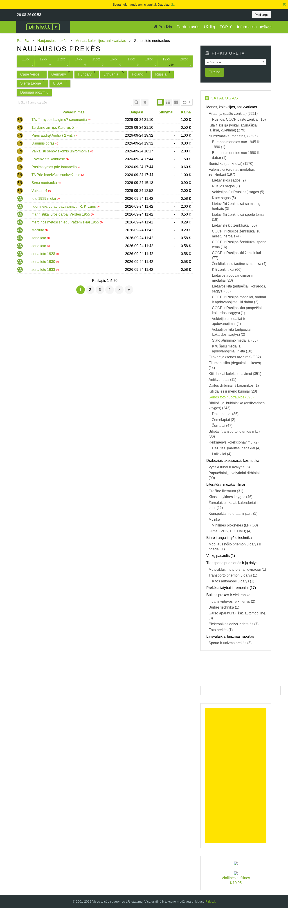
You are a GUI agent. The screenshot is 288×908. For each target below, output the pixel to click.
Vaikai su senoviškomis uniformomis (61, 151)
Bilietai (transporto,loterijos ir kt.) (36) (234, 434)
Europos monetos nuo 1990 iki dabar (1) (236, 155)
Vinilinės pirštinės (236, 880)
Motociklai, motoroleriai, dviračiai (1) (237, 569)
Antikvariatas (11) (222, 380)
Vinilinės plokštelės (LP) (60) (235, 525)
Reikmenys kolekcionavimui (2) (234, 442)
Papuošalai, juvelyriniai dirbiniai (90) (234, 475)
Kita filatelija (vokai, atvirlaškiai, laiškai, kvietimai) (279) (234, 127)
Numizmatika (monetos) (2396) (233, 136)
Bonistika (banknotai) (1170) (231, 164)
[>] (119, 289)
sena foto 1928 (44, 254)
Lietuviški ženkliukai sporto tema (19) (238, 217)
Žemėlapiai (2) (223, 420)
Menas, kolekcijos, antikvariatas (100, 41)
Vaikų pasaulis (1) (220, 556)
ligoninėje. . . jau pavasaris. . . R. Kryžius (64, 206)
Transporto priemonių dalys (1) (233, 575)
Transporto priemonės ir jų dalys (231, 563)
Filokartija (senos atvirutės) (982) (235, 357)
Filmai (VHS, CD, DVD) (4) (230, 531)
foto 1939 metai (44, 198)
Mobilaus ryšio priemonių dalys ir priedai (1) (235, 546)
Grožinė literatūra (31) (226, 491)
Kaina (186, 112)
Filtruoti (214, 72)
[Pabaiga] (129, 289)
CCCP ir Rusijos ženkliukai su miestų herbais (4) (236, 233)
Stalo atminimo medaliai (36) (235, 340)
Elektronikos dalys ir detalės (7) (234, 624)
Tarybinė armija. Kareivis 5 (53, 127)
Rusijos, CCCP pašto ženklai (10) (239, 119)
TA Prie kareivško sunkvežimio (56, 175)
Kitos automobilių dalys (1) (233, 581)
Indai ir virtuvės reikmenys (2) (232, 601)
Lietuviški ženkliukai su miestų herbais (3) (236, 206)
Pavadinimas (74, 112)
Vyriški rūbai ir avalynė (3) (229, 467)
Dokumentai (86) (225, 414)
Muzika (214, 519)
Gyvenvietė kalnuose (49, 159)
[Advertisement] (236, 775)
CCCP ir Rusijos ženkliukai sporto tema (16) (239, 244)
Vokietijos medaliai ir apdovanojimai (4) (228, 321)
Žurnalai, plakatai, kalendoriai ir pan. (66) (234, 505)
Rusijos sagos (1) (226, 186)
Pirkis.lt (210, 901)
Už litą (209, 27)
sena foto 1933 (44, 269)
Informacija (247, 27)
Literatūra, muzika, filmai (225, 484)
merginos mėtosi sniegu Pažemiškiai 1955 (66, 222)
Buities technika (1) (224, 607)
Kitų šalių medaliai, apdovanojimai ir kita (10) (232, 348)
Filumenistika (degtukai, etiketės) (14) (235, 365)
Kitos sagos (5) (224, 198)
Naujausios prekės (52, 41)
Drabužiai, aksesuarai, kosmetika (232, 460)
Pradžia (164, 27)
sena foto (39, 238)
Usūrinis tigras (43, 143)
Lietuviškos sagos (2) (229, 180)
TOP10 (226, 27)
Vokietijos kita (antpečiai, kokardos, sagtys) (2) (232, 332)
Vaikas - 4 (40, 191)
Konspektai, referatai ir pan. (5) (233, 513)
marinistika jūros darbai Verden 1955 (61, 214)
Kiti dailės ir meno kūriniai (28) (233, 391)
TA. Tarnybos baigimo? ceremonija (60, 120)
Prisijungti (261, 14)
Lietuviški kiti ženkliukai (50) (234, 225)
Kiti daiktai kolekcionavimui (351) (235, 374)
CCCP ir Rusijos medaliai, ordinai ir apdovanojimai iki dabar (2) (239, 299)
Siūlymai (166, 112)
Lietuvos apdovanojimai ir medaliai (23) (232, 278)
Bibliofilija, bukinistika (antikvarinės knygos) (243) (237, 405)
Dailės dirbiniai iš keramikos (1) (234, 385)
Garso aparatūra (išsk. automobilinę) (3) (237, 615)
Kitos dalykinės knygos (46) (230, 497)
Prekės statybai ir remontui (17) (231, 588)
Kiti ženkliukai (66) (226, 269)
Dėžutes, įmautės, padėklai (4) (236, 448)
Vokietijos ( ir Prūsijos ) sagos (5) (238, 192)
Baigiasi (136, 112)
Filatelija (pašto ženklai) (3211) (233, 113)
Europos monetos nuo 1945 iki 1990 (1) (236, 144)
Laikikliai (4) (221, 454)
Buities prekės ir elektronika (228, 595)
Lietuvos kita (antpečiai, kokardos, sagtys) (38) (239, 288)
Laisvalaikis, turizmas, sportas (230, 636)
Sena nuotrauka (45, 183)
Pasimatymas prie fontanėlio (55, 167)
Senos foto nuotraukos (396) (231, 397)
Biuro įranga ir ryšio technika (229, 538)
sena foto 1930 (44, 262)
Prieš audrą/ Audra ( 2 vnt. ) (54, 135)
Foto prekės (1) (221, 630)
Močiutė (38, 230)
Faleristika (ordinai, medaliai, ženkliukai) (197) (232, 172)
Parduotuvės (188, 27)
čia (173, 4)
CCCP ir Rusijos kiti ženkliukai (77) (236, 255)
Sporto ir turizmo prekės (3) (230, 643)
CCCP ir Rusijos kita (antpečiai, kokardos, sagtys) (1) (237, 310)
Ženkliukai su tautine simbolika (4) (239, 264)
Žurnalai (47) (222, 426)
